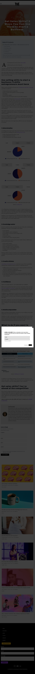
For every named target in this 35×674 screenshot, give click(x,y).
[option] (17, 337)
